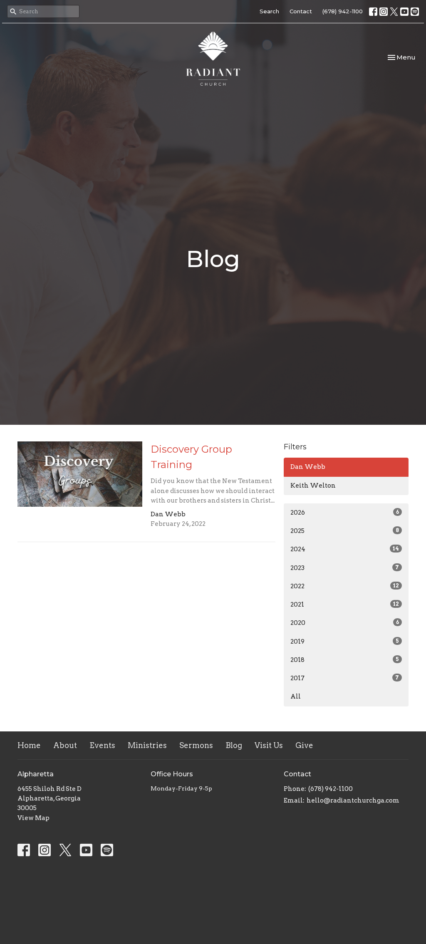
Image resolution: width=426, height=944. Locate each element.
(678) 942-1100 (342, 11)
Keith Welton (313, 485)
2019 (344, 641)
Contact (301, 11)
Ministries (147, 745)
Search (269, 11)
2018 (344, 660)
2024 (344, 549)
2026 (344, 512)
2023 (344, 568)
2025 (344, 531)
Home (29, 745)
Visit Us (269, 745)
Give (304, 745)
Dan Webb (307, 467)
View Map (33, 818)
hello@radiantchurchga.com (353, 800)
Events (102, 745)
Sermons (196, 745)
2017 (344, 678)
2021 (344, 604)
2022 (344, 586)
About (65, 745)
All (295, 696)
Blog (233, 745)
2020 (344, 623)
